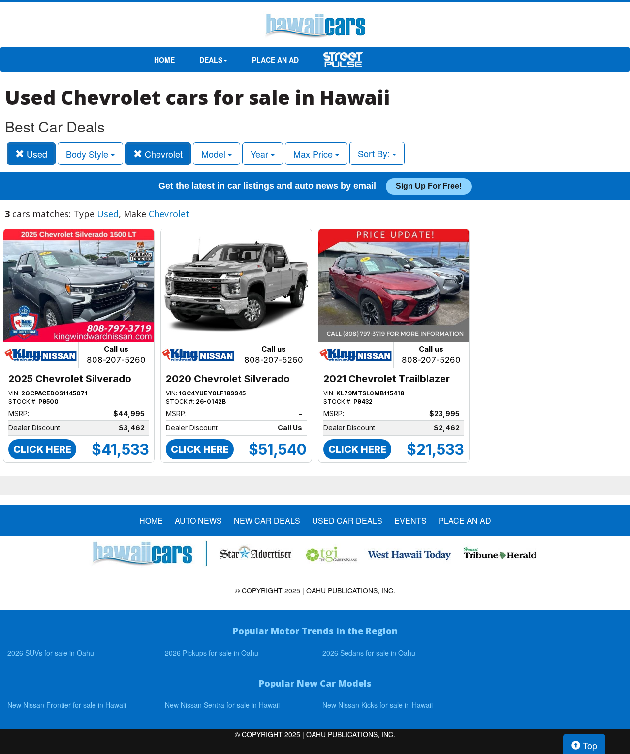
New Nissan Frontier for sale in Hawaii (66, 705)
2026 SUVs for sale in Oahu (50, 652)
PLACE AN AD (275, 60)
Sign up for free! (429, 186)
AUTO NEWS (198, 520)
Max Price (314, 153)
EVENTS (410, 520)
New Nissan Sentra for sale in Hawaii (222, 705)
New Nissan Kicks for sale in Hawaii (377, 705)
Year (261, 153)
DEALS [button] (210, 60)
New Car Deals (267, 520)
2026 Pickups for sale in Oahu (211, 652)
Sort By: (375, 153)
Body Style (88, 153)
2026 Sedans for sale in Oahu (368, 652)
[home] (315, 27)
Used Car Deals (347, 520)
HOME (164, 60)
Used (35, 153)
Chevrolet (162, 153)
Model (214, 153)
